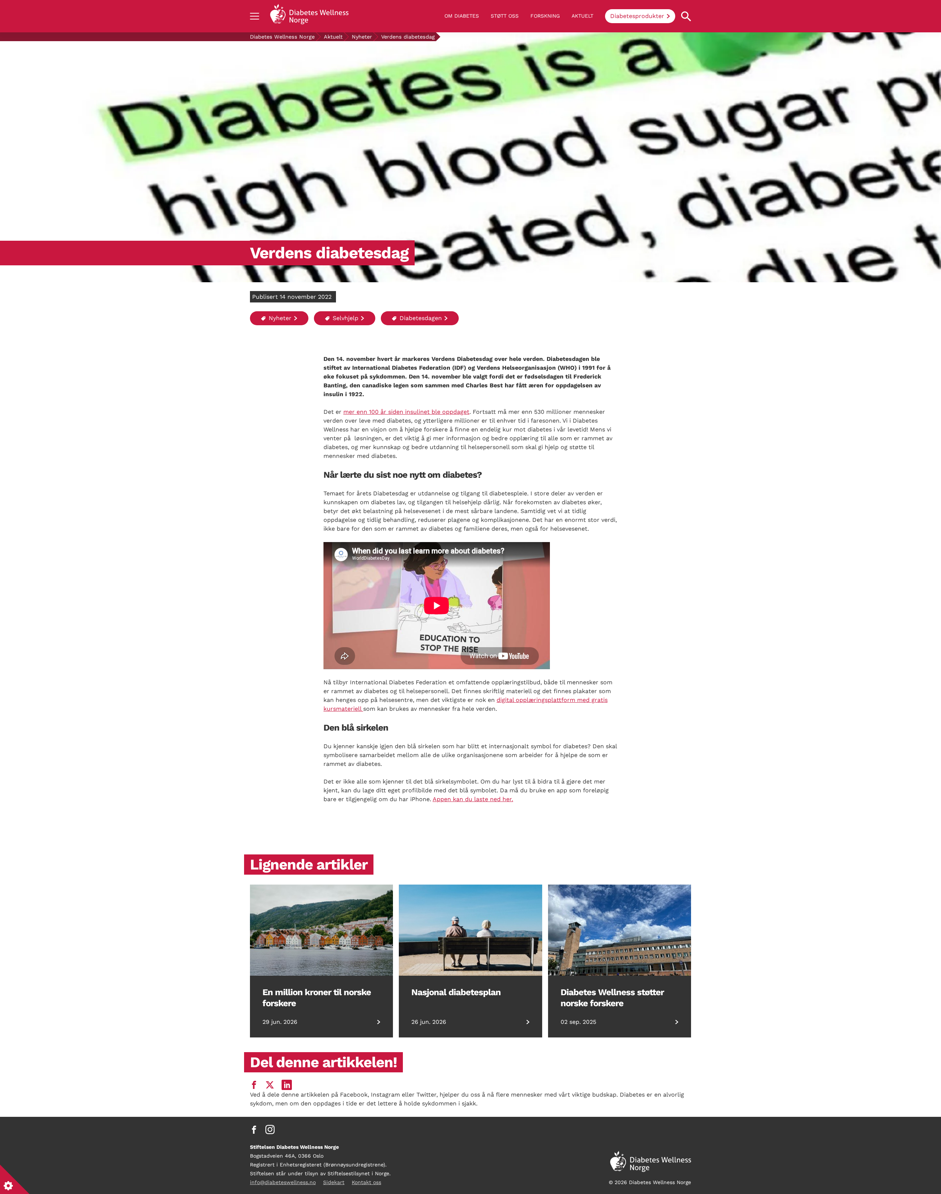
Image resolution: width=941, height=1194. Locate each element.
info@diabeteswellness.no (283, 1182)
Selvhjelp (344, 318)
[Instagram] (270, 1129)
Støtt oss (505, 16)
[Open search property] (686, 16)
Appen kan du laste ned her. (473, 799)
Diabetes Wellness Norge (282, 37)
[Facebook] (254, 1129)
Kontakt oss (366, 1182)
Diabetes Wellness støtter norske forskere (612, 997)
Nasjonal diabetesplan (456, 992)
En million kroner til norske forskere (316, 997)
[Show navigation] (254, 16)
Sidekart (333, 1182)
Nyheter (362, 37)
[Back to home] (309, 16)
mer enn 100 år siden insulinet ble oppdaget (406, 411)
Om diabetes (461, 16)
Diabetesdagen (420, 318)
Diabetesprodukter (637, 15)
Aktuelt (582, 16)
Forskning (545, 16)
